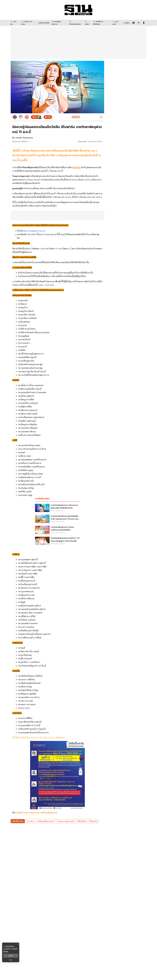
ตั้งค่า (10, 960)
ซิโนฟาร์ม (93, 821)
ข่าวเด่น (30, 821)
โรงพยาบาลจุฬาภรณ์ (65, 821)
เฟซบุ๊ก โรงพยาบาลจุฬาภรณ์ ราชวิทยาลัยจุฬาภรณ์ (37, 812)
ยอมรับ (10, 956)
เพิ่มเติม (5, 951)
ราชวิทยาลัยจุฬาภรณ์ (45, 821)
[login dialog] (144, 23)
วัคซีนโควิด (81, 821)
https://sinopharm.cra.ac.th (34, 230)
